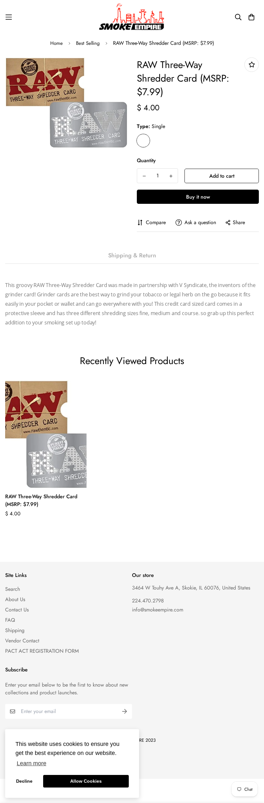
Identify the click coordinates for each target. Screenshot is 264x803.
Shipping (14, 630)
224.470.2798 (148, 600)
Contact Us (17, 609)
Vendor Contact (22, 640)
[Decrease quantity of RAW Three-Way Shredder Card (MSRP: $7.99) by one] (144, 176)
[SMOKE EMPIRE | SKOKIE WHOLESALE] (132, 17)
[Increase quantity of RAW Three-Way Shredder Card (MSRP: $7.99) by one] (171, 176)
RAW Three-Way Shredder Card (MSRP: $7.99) (41, 500)
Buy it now (198, 197)
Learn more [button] (31, 763)
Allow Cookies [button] (86, 781)
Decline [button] (24, 781)
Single (143, 140)
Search (12, 589)
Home (56, 43)
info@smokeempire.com (157, 609)
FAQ (10, 620)
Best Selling (88, 43)
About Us (15, 599)
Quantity (146, 160)
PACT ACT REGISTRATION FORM (42, 651)
